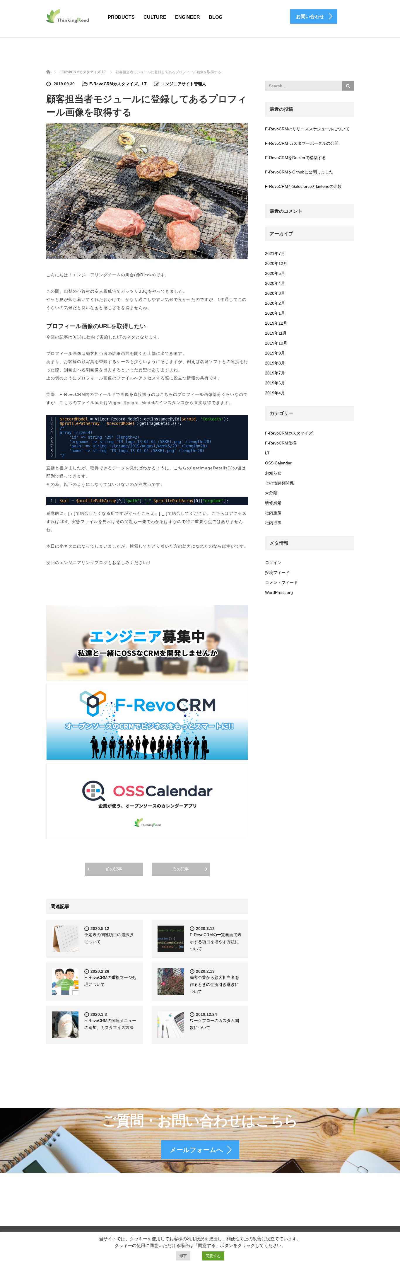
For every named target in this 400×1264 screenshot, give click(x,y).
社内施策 (273, 512)
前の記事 (114, 869)
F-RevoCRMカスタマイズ (113, 83)
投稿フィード (277, 572)
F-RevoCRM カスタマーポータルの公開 (302, 143)
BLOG (215, 17)
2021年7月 (275, 253)
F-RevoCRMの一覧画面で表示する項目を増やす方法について (216, 941)
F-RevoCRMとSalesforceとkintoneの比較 (303, 186)
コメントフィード (281, 582)
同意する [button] (213, 1256)
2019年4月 (275, 393)
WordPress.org (279, 592)
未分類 (271, 492)
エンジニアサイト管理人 (183, 83)
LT (144, 83)
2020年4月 (275, 283)
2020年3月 (275, 293)
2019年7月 (275, 373)
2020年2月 (275, 303)
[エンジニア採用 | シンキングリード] (68, 16)
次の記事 (180, 869)
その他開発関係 (279, 483)
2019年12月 (276, 323)
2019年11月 (276, 333)
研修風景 (273, 502)
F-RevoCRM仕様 (280, 443)
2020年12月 (276, 263)
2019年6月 (275, 383)
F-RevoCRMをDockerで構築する (295, 157)
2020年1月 (275, 313)
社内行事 (273, 522)
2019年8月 (275, 363)
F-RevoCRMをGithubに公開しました (299, 172)
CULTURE (154, 17)
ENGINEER (187, 17)
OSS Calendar (278, 463)
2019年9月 (275, 353)
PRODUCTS (121, 17)
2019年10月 (276, 343)
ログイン (273, 562)
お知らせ (273, 473)
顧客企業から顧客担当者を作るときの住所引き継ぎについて (214, 984)
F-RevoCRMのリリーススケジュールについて (307, 129)
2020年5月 (275, 273)
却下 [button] (183, 1256)
